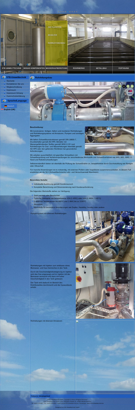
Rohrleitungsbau (56, 43)
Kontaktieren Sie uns (15, 84)
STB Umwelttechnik (11, 68)
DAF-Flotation (54, 27)
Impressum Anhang (15, 93)
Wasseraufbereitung (56, 68)
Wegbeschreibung (14, 87)
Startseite (11, 81)
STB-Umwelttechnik (16, 77)
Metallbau (101, 68)
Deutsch (10, 106)
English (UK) (9, 109)
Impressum (11, 90)
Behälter (52, 35)
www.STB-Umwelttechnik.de (95, 403)
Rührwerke (79, 68)
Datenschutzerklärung (16, 96)
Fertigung (124, 68)
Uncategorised (44, 396)
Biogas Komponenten (34, 68)
